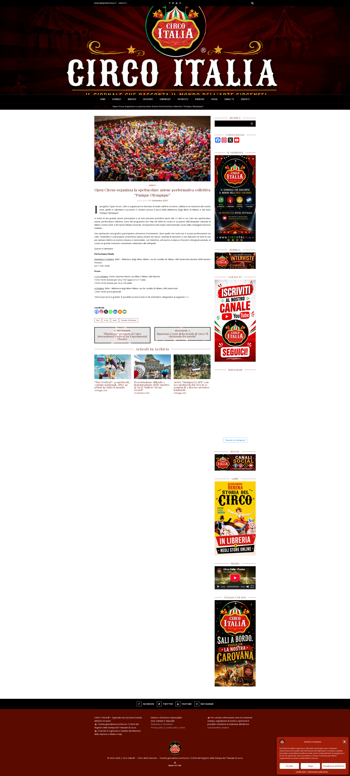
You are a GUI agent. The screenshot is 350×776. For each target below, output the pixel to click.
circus (106, 320)
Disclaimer (168, 724)
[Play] (218, 586)
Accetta (289, 766)
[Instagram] (101, 312)
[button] (344, 741)
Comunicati (165, 99)
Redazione (142, 200)
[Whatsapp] (111, 312)
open (115, 320)
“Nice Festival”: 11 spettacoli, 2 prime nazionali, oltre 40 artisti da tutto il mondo (112, 384)
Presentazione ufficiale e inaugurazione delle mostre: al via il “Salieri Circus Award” (152, 386)
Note (182, 727)
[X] (106, 312)
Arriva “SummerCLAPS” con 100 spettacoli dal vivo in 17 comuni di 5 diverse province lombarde (192, 386)
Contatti (123, 3)
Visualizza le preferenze (333, 766)
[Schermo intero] (252, 586)
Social (214, 99)
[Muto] (247, 586)
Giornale (116, 99)
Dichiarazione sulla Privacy (318, 772)
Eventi (106, 106)
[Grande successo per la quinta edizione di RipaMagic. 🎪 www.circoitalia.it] (245, 424)
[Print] (120, 312)
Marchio (132, 99)
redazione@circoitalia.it (105, 3)
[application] (235, 577)
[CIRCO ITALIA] (175, 748)
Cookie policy (172, 727)
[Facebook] (97, 312)
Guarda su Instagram (235, 440)
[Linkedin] (115, 312)
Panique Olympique (128, 320)
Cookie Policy (301, 772)
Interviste (183, 99)
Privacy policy (157, 727)
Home (102, 99)
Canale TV (229, 99)
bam (98, 320)
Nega (310, 766)
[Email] (124, 312)
